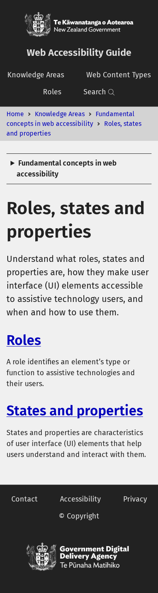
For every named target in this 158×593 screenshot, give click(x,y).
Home (15, 114)
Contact (24, 499)
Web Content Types (118, 74)
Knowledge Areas (35, 74)
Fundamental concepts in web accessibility (67, 169)
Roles (52, 91)
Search (94, 91)
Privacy (135, 499)
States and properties (74, 410)
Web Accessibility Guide (79, 52)
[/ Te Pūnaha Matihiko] (79, 557)
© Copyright (79, 516)
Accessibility (80, 499)
